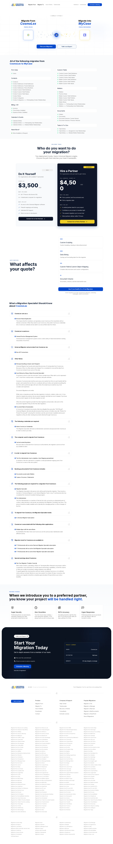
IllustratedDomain (42, 687)
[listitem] (36, 194)
